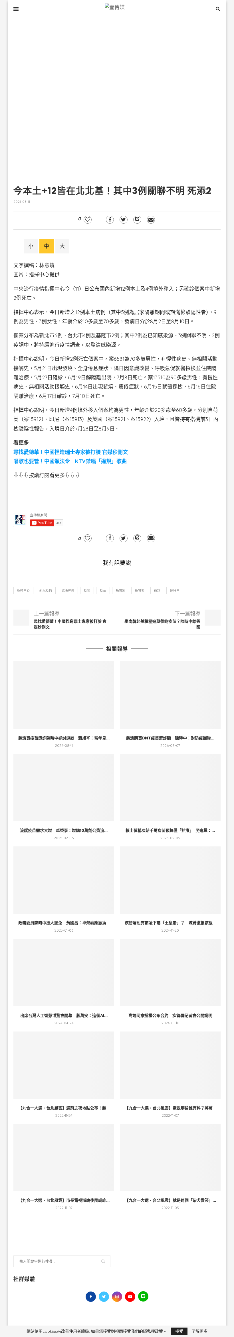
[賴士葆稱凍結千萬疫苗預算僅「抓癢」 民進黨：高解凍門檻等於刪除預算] (170, 787)
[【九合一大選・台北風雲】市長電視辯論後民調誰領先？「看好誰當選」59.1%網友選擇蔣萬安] (63, 1157)
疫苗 (103, 590)
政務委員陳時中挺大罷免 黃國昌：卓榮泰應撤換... (64, 923)
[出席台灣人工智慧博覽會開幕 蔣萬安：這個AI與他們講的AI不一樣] (63, 972)
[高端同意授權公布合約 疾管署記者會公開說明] (170, 972)
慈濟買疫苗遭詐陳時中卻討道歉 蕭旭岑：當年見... (64, 738)
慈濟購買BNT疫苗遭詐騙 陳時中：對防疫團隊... (170, 738)
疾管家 (120, 590)
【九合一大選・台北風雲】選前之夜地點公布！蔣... (64, 1108)
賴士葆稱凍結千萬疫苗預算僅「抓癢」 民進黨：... (170, 830)
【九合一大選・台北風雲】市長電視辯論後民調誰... (64, 1200)
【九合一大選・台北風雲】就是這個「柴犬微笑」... (170, 1200)
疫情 (87, 590)
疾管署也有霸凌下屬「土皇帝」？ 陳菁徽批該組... (170, 923)
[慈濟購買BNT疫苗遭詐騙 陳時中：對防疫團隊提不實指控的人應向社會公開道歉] (170, 695)
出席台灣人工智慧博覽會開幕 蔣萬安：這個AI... (64, 1015)
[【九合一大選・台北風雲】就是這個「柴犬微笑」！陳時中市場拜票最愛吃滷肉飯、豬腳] (170, 1157)
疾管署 (139, 590)
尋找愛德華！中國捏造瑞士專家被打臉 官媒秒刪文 (70, 452)
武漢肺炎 (68, 590)
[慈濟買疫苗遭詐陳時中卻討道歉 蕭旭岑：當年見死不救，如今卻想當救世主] (63, 695)
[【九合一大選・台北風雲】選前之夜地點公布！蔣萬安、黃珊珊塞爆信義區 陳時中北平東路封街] (63, 1065)
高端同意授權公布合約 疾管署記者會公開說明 (170, 1015)
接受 (179, 1331)
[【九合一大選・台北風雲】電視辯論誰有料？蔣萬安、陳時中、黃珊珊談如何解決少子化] (170, 1065)
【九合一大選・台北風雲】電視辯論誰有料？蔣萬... (170, 1108)
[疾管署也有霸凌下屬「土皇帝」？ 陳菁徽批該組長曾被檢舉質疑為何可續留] (170, 880)
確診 (157, 590)
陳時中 (174, 590)
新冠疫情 (45, 590)
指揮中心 (23, 590)
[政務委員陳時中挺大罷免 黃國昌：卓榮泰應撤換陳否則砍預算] (63, 880)
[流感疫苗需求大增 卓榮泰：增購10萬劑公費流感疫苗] (63, 787)
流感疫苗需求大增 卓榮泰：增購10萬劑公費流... (64, 830)
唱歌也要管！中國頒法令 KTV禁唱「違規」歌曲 (70, 461)
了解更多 (199, 1331)
